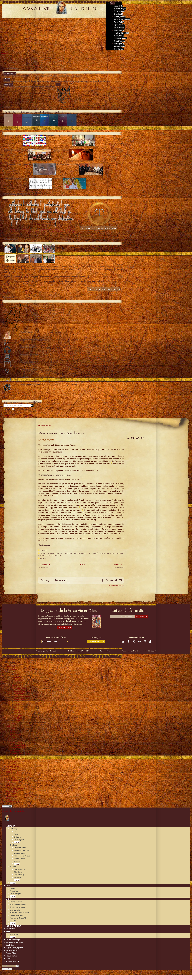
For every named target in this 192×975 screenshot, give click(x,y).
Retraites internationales (17, 747)
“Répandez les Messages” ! (18, 758)
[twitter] (134, 641)
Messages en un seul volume (14, 783)
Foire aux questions (11, 796)
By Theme (13, 707)
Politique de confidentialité (78, 651)
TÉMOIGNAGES (10, 769)
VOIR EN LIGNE (64, 628)
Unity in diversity (19, 715)
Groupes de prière (15, 750)
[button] (15, 826)
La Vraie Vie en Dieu (14, 811)
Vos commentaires (114, 585)
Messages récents (19, 693)
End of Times (18, 718)
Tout (8, 409)
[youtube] (123, 641)
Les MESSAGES (10, 666)
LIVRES (8, 726)
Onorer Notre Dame (19, 710)
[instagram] (145, 641)
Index (82, 565)
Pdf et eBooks (14, 731)
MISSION (8, 739)
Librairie (12, 729)
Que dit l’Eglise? (19, 680)
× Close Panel (7, 806)
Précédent (45, 565)
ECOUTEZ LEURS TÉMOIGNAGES (104, 289)
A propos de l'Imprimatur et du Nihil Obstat (140, 651)
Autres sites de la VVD (12, 802)
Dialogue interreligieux (16, 756)
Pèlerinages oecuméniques (18, 745)
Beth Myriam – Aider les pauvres (19, 753)
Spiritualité (17, 677)
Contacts (8, 799)
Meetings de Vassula (16, 742)
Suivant (118, 565)
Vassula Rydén (10, 785)
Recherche (17, 701)
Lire (15, 672)
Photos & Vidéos (11, 793)
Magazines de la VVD (12, 791)
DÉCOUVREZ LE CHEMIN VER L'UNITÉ (98, 228)
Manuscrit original (15, 734)
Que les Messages (22, 409)
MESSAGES (137, 438)
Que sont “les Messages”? (13, 780)
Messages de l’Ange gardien (22, 691)
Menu (6, 54)
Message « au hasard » (21, 699)
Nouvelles (13, 761)
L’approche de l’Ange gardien (14, 788)
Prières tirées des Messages (22, 696)
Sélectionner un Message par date (18, 416)
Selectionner (14, 685)
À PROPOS (9, 772)
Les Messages (14, 669)
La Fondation (105, 651)
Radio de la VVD (14, 774)
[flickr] (139, 641)
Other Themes (18, 712)
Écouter (16, 674)
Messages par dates (20, 688)
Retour (17, 683)
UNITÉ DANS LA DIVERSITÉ (13, 766)
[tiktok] (150, 641)
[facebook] (128, 641)
